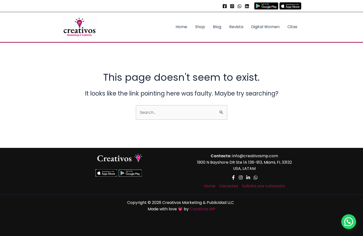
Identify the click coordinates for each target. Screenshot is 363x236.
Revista (236, 27)
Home (181, 27)
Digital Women (265, 27)
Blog (217, 27)
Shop (200, 27)
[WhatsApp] (239, 6)
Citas (292, 27)
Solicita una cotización (263, 186)
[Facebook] (224, 6)
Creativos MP (202, 209)
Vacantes (228, 186)
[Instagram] (232, 6)
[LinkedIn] (247, 6)
